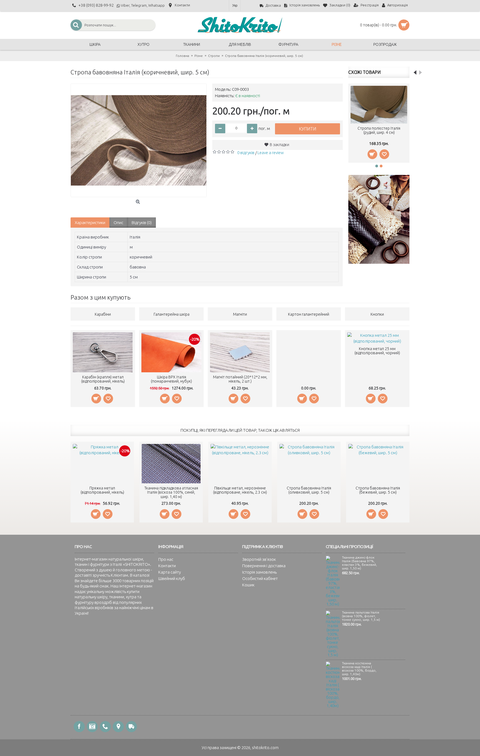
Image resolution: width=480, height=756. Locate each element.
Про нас (165, 559)
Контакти (167, 565)
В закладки (279, 144)
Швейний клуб (171, 578)
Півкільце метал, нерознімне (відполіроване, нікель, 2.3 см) (240, 490)
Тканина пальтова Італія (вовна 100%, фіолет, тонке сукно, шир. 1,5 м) (361, 616)
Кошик (248, 584)
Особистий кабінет (260, 578)
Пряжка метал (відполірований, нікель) (102, 490)
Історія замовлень (259, 572)
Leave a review (271, 152)
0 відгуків (245, 152)
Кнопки (377, 314)
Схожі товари (364, 72)
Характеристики (90, 222)
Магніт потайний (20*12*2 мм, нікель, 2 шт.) (240, 379)
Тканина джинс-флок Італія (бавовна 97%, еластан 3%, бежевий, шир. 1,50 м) (359, 563)
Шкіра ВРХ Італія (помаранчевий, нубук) (171, 379)
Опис (118, 222)
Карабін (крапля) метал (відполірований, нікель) (103, 379)
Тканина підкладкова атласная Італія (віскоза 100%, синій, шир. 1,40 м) (171, 492)
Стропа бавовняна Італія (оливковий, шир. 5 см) (309, 490)
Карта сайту (169, 572)
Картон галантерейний (308, 314)
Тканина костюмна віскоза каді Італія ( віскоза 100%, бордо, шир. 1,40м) (359, 668)
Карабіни (103, 314)
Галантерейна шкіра (171, 314)
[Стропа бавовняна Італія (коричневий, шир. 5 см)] (139, 140)
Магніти (240, 314)
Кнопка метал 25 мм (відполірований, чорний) (377, 350)
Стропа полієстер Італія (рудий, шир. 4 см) (379, 130)
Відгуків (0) (142, 222)
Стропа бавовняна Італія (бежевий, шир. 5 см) (378, 490)
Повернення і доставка (264, 565)
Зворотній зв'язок (259, 559)
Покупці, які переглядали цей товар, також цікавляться (240, 430)
